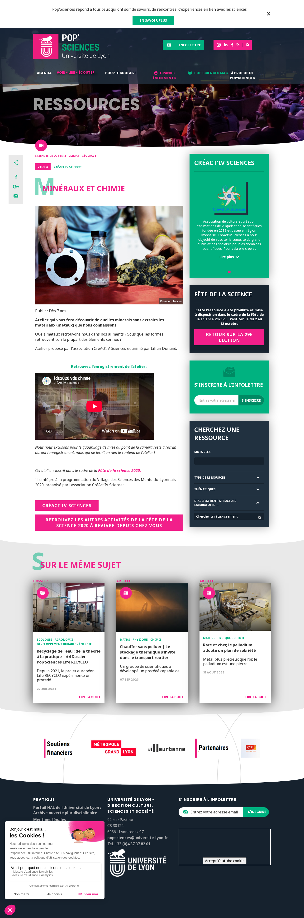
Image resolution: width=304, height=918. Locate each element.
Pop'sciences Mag (211, 73)
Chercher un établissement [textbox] (217, 516)
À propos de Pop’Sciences (242, 75)
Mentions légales (49, 819)
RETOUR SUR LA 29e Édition (229, 337)
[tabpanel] (229, 221)
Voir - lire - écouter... (77, 72)
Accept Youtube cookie (225, 860)
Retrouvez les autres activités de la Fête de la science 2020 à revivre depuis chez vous (109, 522)
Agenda (44, 73)
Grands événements (164, 75)
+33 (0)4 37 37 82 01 (132, 843)
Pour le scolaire (120, 73)
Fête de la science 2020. (119, 470)
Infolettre (190, 45)
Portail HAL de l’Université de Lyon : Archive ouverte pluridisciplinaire (67, 810)
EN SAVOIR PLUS (153, 20)
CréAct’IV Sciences (66, 505)
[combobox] (229, 516)
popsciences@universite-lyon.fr (137, 837)
